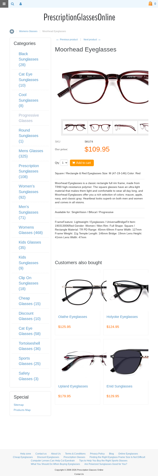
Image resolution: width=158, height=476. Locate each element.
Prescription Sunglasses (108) (29, 171)
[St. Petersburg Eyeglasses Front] (100, 127)
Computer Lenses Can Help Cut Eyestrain (53, 460)
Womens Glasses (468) (31, 230)
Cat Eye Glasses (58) (30, 331)
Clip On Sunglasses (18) (28, 283)
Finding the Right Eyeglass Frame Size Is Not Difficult (117, 457)
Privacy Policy (97, 453)
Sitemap (19, 404)
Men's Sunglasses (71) (28, 212)
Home (12, 31)
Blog (111, 453)
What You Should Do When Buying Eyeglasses (55, 464)
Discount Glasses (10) (30, 316)
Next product (92, 39)
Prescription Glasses (74, 457)
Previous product (67, 39)
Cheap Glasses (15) (30, 301)
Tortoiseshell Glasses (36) (30, 346)
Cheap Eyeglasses (23, 457)
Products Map (22, 409)
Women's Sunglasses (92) (28, 191)
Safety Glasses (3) (29, 376)
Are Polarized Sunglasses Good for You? (105, 464)
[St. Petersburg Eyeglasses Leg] (125, 127)
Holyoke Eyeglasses (122, 317)
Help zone (25, 453)
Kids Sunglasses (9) (28, 262)
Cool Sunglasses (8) (28, 100)
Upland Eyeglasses (73, 386)
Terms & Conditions (75, 453)
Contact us (41, 453)
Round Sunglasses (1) (28, 135)
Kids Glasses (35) (30, 245)
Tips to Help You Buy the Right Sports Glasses (103, 460)
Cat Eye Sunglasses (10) (28, 79)
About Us (56, 453)
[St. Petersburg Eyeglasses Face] (75, 127)
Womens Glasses (28, 31)
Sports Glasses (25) (30, 361)
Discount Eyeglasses (48, 457)
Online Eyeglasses (128, 453)
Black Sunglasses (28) (28, 59)
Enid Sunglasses (119, 386)
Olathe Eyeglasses (72, 317)
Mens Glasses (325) (31, 153)
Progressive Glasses (29, 118)
